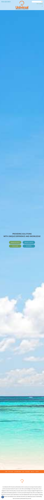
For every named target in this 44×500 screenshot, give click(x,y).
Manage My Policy (15, 242)
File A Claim (15, 246)
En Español (29, 246)
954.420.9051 (6, 2)
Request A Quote (29, 242)
